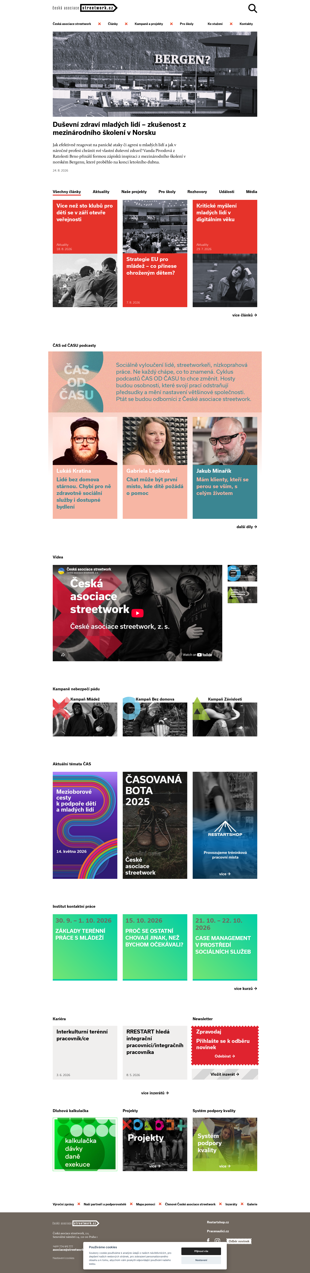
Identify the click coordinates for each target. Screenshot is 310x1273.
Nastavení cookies (63, 1258)
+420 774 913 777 (63, 1246)
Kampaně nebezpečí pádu (76, 689)
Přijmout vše (201, 1251)
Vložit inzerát (225, 1074)
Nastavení (201, 1260)
